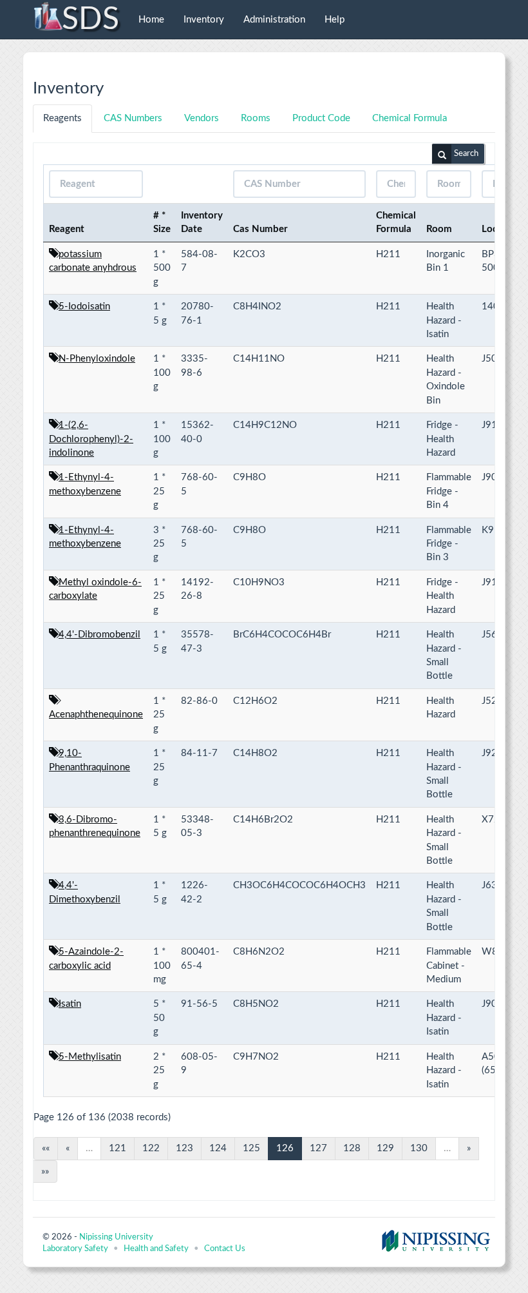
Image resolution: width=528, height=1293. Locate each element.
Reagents (62, 118)
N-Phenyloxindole (97, 359)
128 (352, 1148)
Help (334, 19)
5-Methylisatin (90, 1057)
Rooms (255, 118)
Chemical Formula (409, 118)
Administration (274, 19)
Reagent (66, 229)
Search (466, 154)
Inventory (204, 19)
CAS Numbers (133, 118)
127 (318, 1148)
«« (46, 1148)
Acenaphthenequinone (96, 714)
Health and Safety (156, 1248)
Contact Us (224, 1248)
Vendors (201, 118)
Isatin (70, 1004)
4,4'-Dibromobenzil (99, 634)
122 (151, 1148)
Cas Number (260, 229)
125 (251, 1148)
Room (439, 229)
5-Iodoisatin (84, 306)
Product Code (321, 118)
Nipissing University (116, 1237)
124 (218, 1148)
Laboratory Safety (75, 1248)
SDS (90, 19)
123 (184, 1148)
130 (419, 1148)
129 (385, 1148)
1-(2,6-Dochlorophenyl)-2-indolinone (91, 439)
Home (151, 19)
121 (117, 1148)
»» (45, 1171)
